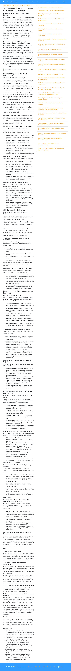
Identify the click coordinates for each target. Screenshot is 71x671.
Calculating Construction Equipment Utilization (50, 7)
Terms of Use (42, 667)
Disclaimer (50, 667)
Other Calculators (57, 2)
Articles (65, 2)
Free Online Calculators (11, 2)
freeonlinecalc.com (19, 667)
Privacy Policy (34, 667)
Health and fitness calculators (34, 2)
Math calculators (47, 2)
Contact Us (62, 667)
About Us (27, 667)
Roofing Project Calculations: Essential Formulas (50, 74)
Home (23, 2)
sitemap (56, 667)
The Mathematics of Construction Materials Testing (51, 10)
